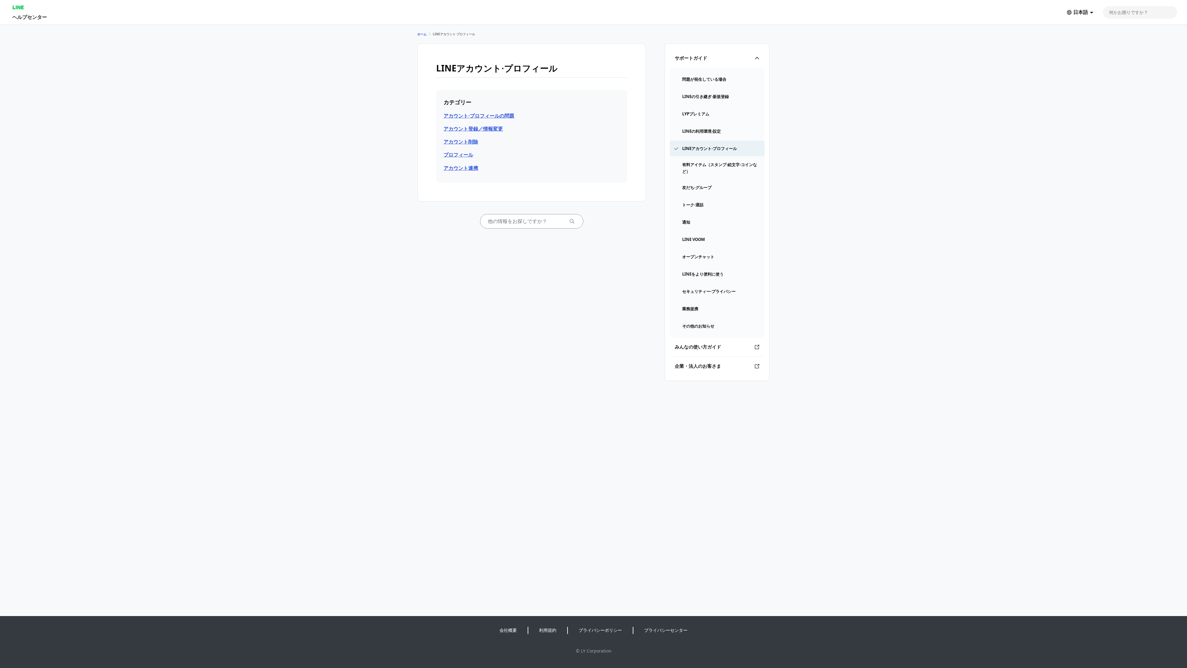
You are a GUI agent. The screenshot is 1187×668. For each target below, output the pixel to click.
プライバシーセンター (665, 630)
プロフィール (458, 154)
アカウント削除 (461, 141)
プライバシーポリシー (600, 630)
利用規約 (547, 630)
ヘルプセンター (29, 17)
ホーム (422, 34)
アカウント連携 (461, 168)
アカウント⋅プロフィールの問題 (479, 115)
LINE (18, 7)
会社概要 (508, 630)
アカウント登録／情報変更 (473, 128)
